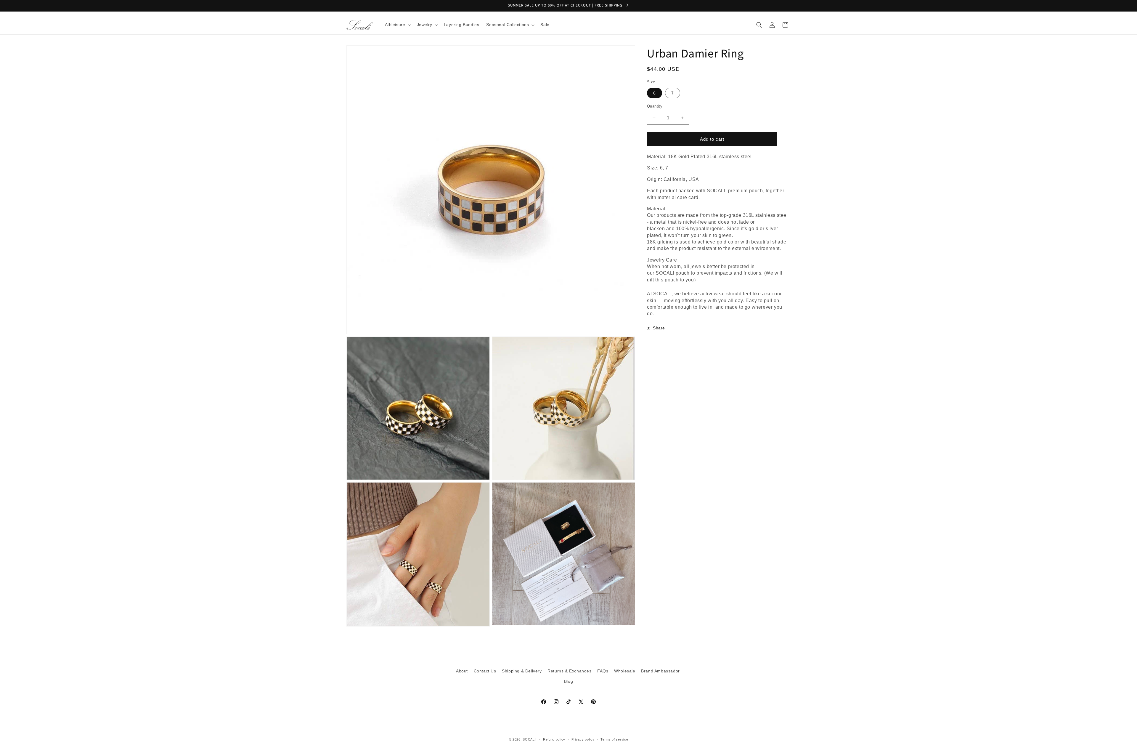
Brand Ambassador (660, 671)
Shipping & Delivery (522, 671)
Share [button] (659, 328)
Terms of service (614, 739)
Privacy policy (583, 739)
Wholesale (624, 671)
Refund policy (554, 739)
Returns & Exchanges (569, 671)
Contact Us (485, 671)
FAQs (602, 671)
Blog (568, 681)
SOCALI (529, 739)
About (462, 671)
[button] (397, 24)
